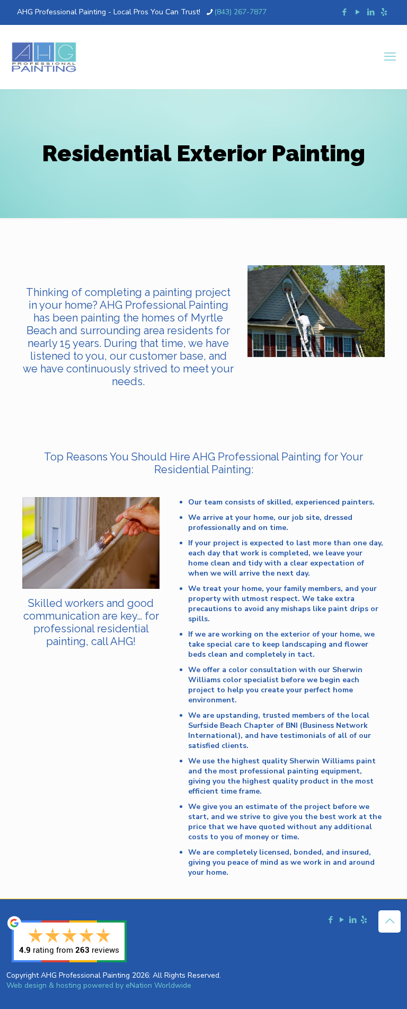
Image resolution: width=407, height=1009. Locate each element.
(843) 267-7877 (240, 12)
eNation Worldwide (158, 985)
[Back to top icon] (389, 921)
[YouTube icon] (357, 12)
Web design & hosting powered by (66, 985)
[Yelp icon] (384, 12)
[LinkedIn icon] (371, 12)
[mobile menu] (390, 57)
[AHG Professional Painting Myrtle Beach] (44, 57)
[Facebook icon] (344, 12)
